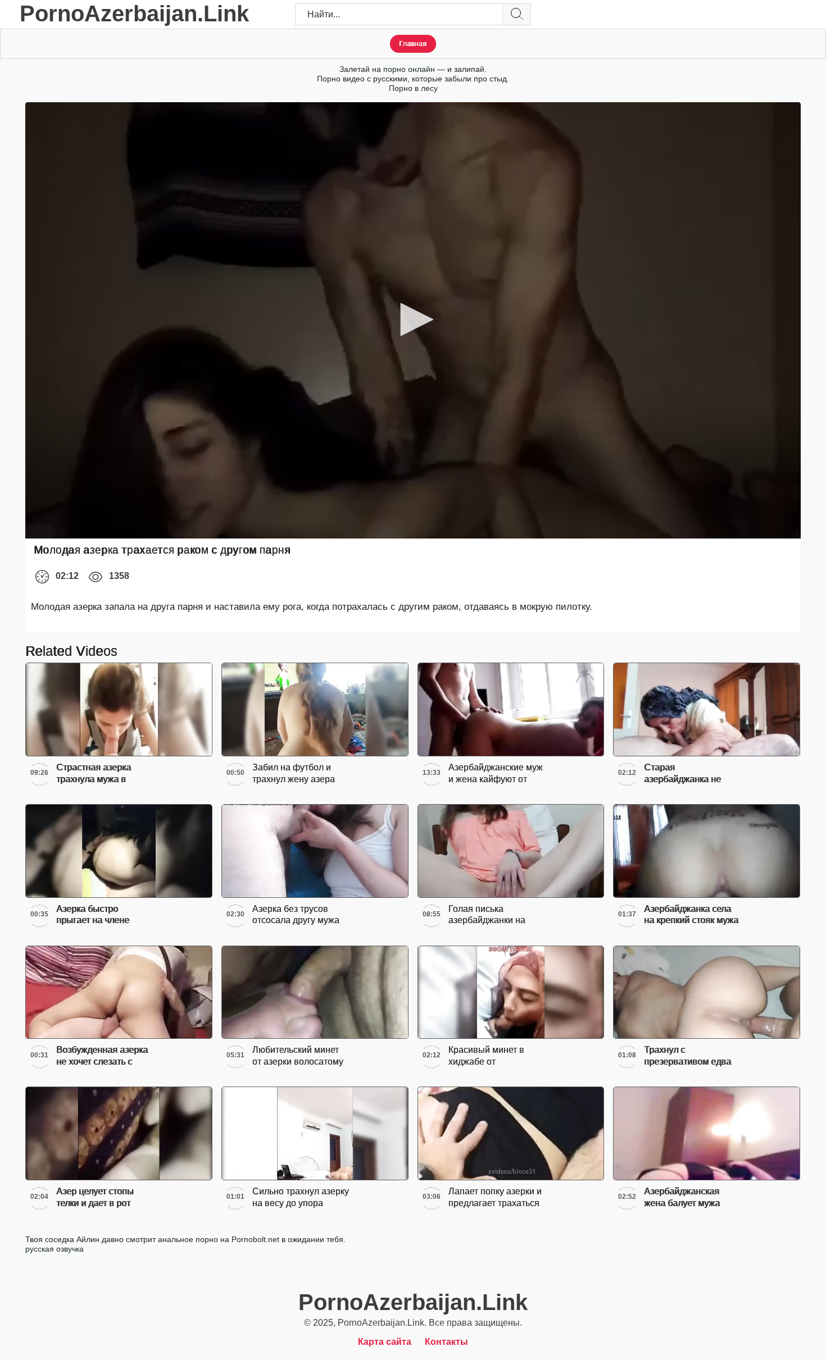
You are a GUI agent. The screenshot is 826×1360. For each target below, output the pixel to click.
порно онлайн (409, 69)
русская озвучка (54, 1248)
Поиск (516, 14)
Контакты (446, 1342)
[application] (413, 320)
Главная (412, 44)
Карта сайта (384, 1342)
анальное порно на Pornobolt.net (218, 1239)
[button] (413, 319)
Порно (329, 78)
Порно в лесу (413, 88)
